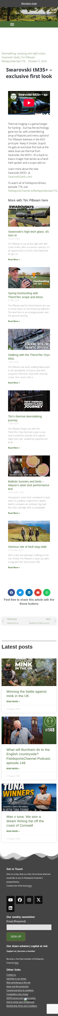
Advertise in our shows (16, 979)
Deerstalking (9, 53)
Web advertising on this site (18, 983)
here (30, 886)
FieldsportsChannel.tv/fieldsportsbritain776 (32, 191)
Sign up (16, 936)
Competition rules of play (17, 994)
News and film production (17, 986)
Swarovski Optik (11, 57)
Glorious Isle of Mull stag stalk (27, 546)
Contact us (11, 975)
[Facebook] (20, 900)
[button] (12, 24)
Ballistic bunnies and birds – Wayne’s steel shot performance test (28, 485)
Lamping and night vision (31, 53)
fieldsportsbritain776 (13, 61)
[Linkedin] (10, 908)
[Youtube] (10, 900)
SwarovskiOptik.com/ (20, 176)
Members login (29, 3)
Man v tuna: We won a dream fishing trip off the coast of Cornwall (25, 821)
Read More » (14, 259)
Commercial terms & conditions (20, 990)
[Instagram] (29, 900)
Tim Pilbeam (28, 57)
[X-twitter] (38, 900)
